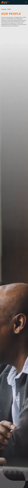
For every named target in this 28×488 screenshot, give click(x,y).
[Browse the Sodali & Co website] (5, 2)
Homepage (3, 9)
